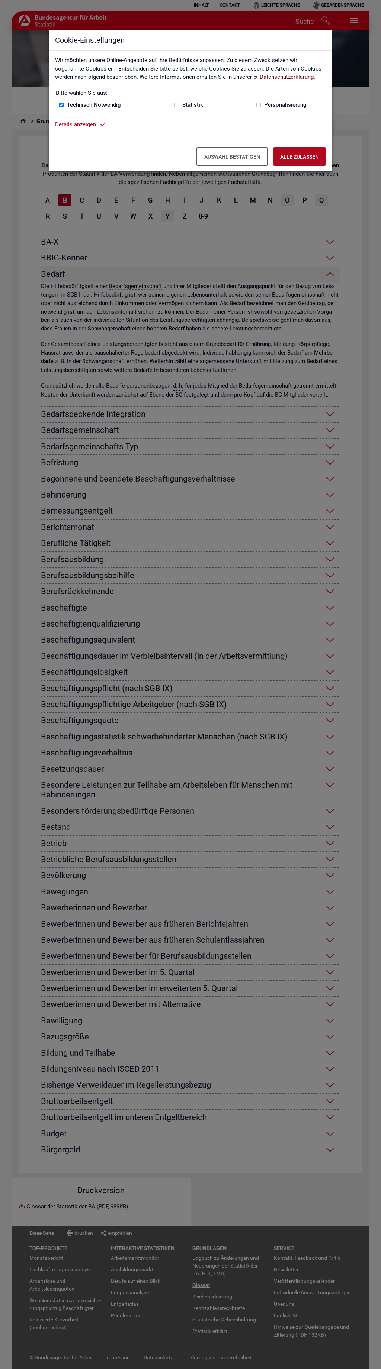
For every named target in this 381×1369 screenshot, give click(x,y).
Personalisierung (285, 104)
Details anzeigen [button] (75, 124)
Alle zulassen (299, 157)
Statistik (192, 104)
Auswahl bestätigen (232, 157)
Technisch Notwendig (94, 104)
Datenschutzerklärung (287, 77)
